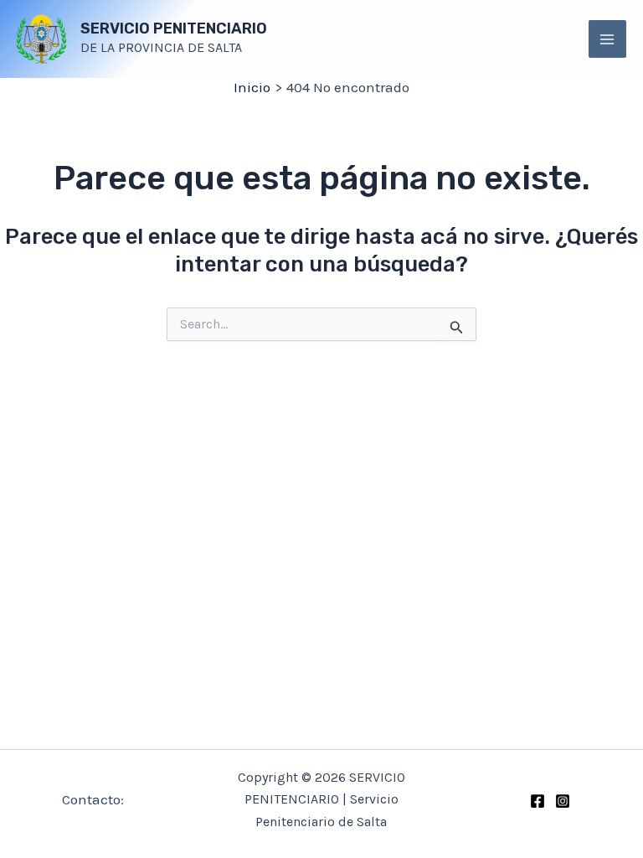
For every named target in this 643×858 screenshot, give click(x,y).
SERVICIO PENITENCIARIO (173, 28)
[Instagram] (562, 801)
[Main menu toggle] (608, 39)
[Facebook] (537, 801)
